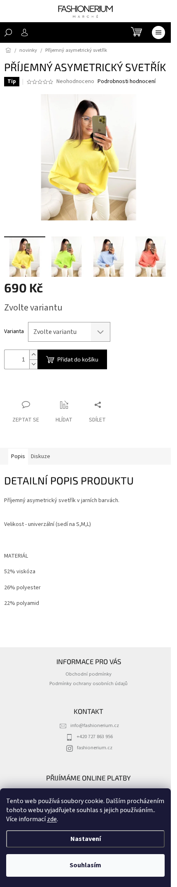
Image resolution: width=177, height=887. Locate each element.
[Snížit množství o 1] (33, 364)
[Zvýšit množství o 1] (33, 354)
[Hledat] (8, 32)
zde (52, 819)
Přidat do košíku (77, 359)
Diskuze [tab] (40, 456)
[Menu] (158, 32)
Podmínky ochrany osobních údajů (88, 683)
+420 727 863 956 (95, 736)
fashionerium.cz (94, 747)
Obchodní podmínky (88, 674)
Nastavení (85, 838)
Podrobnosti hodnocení (127, 82)
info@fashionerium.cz (94, 725)
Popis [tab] (18, 456)
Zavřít (47, 389)
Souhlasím (85, 865)
